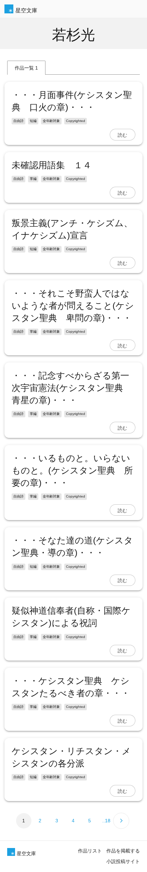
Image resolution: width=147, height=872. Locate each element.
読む (122, 134)
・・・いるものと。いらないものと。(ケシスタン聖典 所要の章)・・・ (72, 470)
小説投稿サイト (123, 861)
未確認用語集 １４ (52, 165)
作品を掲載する (123, 850)
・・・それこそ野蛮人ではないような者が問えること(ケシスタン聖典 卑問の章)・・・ (73, 305)
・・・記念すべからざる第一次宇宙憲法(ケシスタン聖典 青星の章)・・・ (72, 388)
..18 (106, 820)
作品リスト (90, 850)
